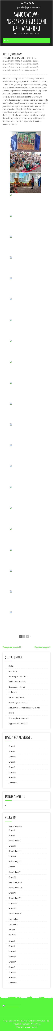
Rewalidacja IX (15, 913)
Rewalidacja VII (15, 898)
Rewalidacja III (15, 851)
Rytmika (12, 934)
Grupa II (12, 751)
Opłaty (11, 666)
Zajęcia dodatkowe (17, 687)
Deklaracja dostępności (19, 718)
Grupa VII (12, 777)
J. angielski (13, 919)
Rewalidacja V (14, 872)
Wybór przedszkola (17, 681)
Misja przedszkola (16, 697)
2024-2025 (32, 58)
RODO (11, 713)
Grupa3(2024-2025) (11, 64)
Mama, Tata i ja (15, 826)
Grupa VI (12, 772)
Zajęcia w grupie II (42, 647)
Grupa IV (12, 762)
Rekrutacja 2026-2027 (18, 702)
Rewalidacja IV (15, 861)
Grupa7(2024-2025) (11, 70)
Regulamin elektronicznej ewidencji (24, 707)
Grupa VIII (13, 782)
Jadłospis (13, 692)
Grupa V (12, 767)
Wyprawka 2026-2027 (18, 723)
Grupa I (12, 746)
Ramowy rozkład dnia (18, 676)
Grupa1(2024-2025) (11, 61)
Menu (6, 40)
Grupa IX (12, 908)
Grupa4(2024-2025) (29, 64)
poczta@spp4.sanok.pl (29, 7)
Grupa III (12, 756)
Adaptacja (13, 671)
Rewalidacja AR (15, 887)
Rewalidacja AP (15, 882)
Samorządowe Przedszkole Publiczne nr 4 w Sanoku (26, 21)
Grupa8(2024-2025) (29, 70)
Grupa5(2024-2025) (11, 67)
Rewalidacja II (14, 840)
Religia (12, 929)
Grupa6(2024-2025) (29, 67)
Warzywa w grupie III (12, 647)
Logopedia (13, 924)
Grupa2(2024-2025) (29, 61)
